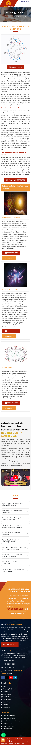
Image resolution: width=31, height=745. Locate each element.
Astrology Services (8, 718)
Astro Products (7, 729)
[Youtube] (11, 677)
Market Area (6, 707)
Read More (8, 258)
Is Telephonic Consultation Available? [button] (12, 511)
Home (4, 686)
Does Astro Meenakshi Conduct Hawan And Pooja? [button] (13, 555)
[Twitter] (7, 677)
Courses (5, 723)
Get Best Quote (16, 67)
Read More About (9, 644)
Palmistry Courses (10, 289)
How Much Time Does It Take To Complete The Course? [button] (14, 548)
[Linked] (15, 677)
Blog (4, 702)
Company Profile (7, 689)
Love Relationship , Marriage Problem (14, 721)
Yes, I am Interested (16, 180)
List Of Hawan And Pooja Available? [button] (11, 563)
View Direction (17, 671)
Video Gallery (6, 697)
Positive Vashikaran (8, 716)
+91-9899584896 (15, 609)
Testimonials (6, 699)
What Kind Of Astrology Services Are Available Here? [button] (14, 519)
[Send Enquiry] (3, 740)
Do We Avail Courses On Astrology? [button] (11, 534)
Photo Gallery (6, 694)
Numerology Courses (11, 218)
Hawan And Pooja (8, 726)
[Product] (15, 49)
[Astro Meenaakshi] (8, 3)
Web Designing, (23, 741)
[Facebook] (3, 677)
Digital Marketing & (6, 743)
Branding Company (18, 743)
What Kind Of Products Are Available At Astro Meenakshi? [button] (13, 526)
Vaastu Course (8, 368)
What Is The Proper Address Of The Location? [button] (13, 570)
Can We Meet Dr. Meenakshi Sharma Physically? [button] (12, 504)
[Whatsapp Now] (3, 735)
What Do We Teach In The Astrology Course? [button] (11, 541)
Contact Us (6, 692)
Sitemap (5, 705)
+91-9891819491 (25, 1)
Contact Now (16, 613)
